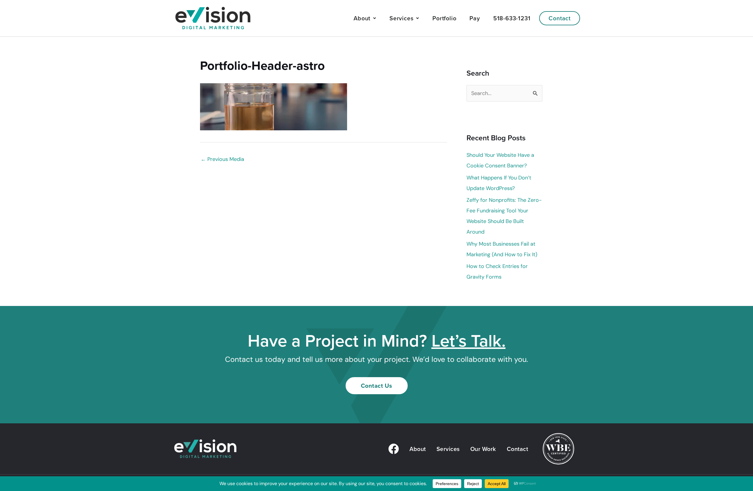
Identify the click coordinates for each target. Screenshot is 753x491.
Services (401, 18)
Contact (560, 18)
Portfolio (444, 18)
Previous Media (222, 159)
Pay (474, 18)
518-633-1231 (512, 18)
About (362, 18)
